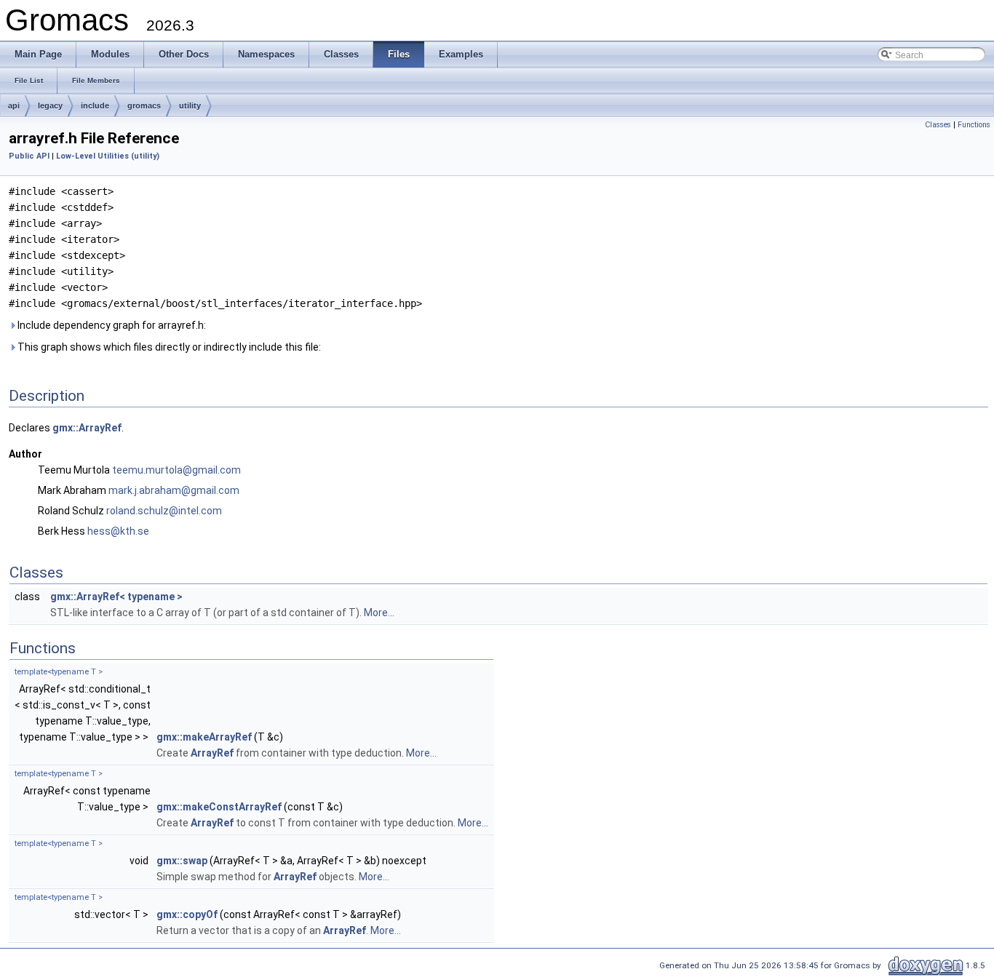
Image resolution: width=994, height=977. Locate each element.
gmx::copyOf (187, 914)
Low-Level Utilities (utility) (107, 156)
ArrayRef (212, 753)
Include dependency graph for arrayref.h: (110, 325)
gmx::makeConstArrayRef (219, 807)
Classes (938, 124)
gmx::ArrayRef (87, 428)
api (14, 105)
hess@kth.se (118, 531)
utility (190, 105)
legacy (50, 105)
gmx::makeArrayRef (204, 737)
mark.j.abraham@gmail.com (173, 490)
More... (379, 612)
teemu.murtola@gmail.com (176, 470)
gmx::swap (181, 860)
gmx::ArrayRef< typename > (116, 596)
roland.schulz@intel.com (164, 511)
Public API (29, 156)
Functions (974, 124)
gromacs (144, 105)
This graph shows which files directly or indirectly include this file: (168, 347)
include (95, 105)
